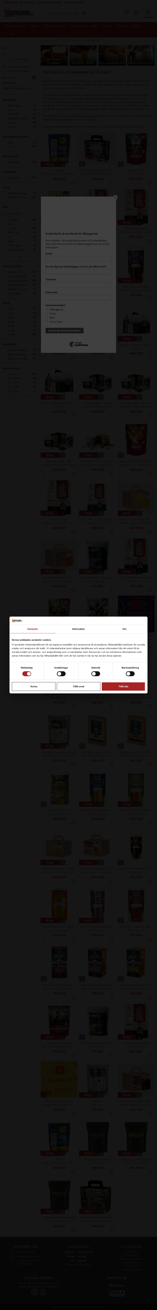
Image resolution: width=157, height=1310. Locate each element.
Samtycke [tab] (32, 628)
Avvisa (33, 686)
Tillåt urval (78, 686)
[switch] (61, 673)
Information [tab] (78, 628)
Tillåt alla (123, 686)
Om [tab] (124, 628)
